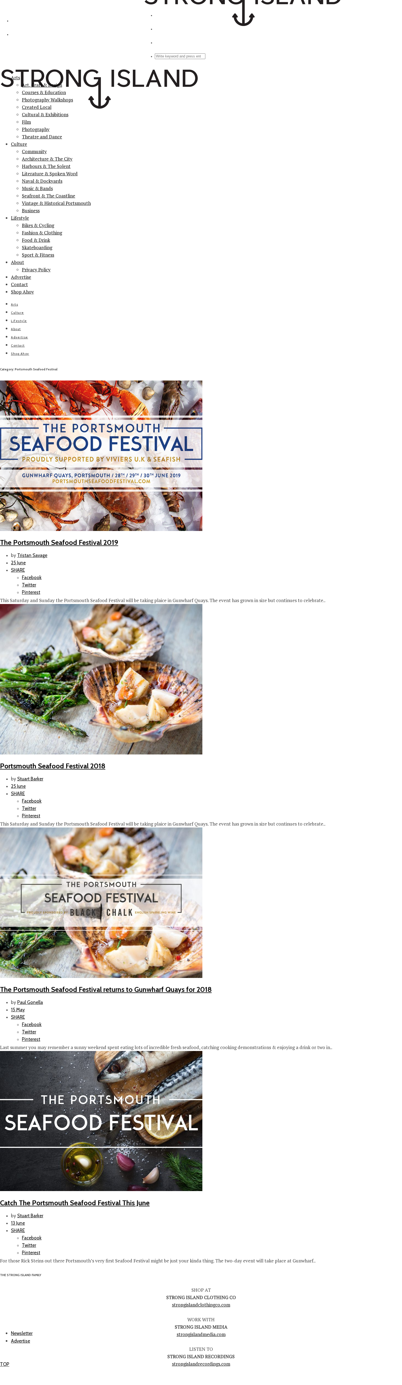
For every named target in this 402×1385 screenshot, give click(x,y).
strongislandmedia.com (201, 1334)
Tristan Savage (32, 555)
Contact (19, 284)
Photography (35, 129)
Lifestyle (20, 218)
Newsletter (22, 1333)
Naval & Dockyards (42, 181)
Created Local (36, 107)
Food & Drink (36, 240)
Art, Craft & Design (42, 85)
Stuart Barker (30, 779)
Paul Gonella (30, 1002)
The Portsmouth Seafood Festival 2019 (59, 542)
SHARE (18, 570)
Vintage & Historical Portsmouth (56, 203)
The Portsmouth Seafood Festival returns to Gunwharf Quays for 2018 (106, 989)
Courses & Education (44, 92)
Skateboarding (37, 247)
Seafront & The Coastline (48, 196)
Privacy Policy (36, 269)
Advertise (21, 277)
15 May (18, 1009)
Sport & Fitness (38, 255)
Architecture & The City (47, 159)
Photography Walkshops (47, 100)
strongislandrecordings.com (201, 1364)
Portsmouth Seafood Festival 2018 (52, 766)
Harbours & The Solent (46, 166)
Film (26, 122)
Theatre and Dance (42, 136)
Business (31, 210)
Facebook (32, 577)
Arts (15, 77)
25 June (18, 562)
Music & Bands (37, 188)
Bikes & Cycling (38, 225)
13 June (18, 1223)
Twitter (29, 585)
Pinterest (31, 592)
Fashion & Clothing (42, 233)
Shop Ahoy (22, 292)
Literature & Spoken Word (50, 173)
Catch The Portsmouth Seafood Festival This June (75, 1202)
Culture (19, 144)
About (17, 262)
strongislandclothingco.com (201, 1305)
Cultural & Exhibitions (45, 114)
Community (34, 151)
